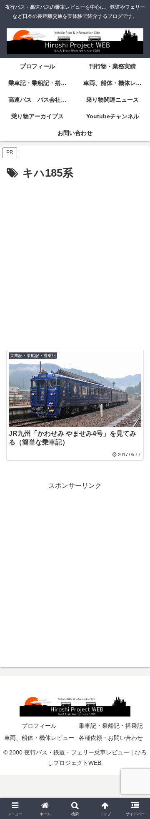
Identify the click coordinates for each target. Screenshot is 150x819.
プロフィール (39, 725)
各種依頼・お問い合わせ (111, 737)
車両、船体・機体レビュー (39, 737)
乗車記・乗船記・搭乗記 (111, 725)
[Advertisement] (75, 262)
